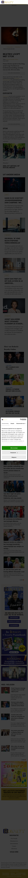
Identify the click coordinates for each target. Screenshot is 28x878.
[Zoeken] (26, 2)
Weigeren (14, 457)
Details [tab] (12, 423)
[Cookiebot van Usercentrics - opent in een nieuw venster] (20, 419)
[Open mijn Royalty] (22, 2)
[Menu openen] (19, 2)
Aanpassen (13, 452)
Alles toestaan (14, 447)
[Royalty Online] (8, 2)
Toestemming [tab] (5, 423)
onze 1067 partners (10, 430)
